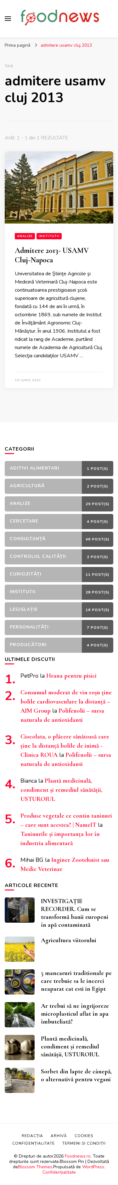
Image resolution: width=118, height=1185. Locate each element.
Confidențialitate (59, 1172)
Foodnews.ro (78, 1156)
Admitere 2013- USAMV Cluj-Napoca (52, 255)
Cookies (84, 1135)
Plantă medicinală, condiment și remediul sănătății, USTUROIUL (61, 790)
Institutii (49, 236)
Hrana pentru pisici (71, 676)
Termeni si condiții (84, 1143)
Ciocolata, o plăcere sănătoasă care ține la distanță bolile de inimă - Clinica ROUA (64, 746)
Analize (25, 236)
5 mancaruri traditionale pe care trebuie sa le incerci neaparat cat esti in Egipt (76, 981)
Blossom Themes (35, 1167)
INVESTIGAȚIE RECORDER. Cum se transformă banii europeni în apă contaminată (74, 913)
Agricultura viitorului (68, 940)
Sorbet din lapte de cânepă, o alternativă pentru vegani (76, 1075)
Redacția (32, 1135)
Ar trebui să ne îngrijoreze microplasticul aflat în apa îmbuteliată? (75, 1013)
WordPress (93, 1167)
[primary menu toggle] (8, 18)
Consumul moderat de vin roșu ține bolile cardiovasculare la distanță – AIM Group (66, 702)
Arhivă (59, 1135)
